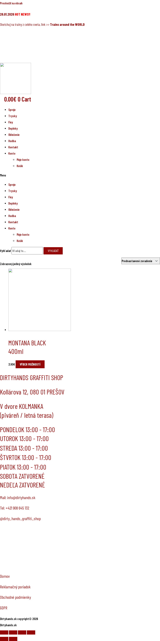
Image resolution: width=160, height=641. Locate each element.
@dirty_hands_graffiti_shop (20, 518)
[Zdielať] (13, 632)
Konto (11, 153)
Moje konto (23, 159)
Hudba (12, 141)
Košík (20, 166)
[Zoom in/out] (31, 632)
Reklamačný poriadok (15, 586)
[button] (80, 175)
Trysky (12, 116)
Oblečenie (14, 134)
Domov (5, 576)
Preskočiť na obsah (11, 3)
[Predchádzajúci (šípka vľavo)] (4, 639)
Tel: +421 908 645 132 (14, 507)
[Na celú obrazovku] (22, 632)
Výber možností (30, 364)
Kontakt (13, 147)
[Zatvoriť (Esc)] (4, 632)
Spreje (12, 110)
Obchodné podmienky (15, 597)
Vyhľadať (5, 251)
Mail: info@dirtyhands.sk (17, 497)
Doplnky (13, 128)
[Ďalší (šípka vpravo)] (13, 639)
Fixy (10, 122)
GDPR (3, 607)
